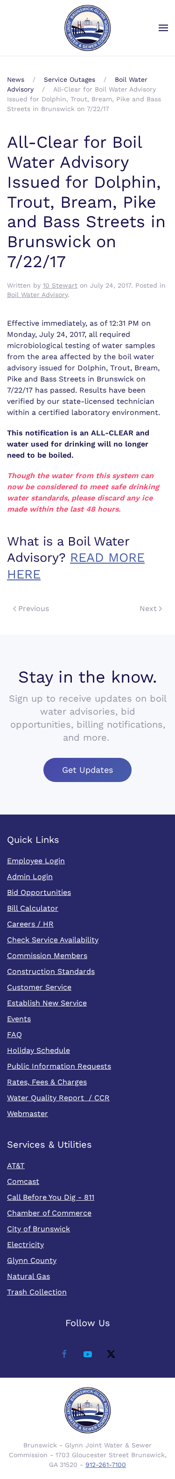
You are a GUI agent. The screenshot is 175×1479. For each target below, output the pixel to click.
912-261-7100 (105, 1464)
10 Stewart (60, 285)
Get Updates (87, 770)
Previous (33, 608)
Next (148, 608)
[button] (163, 28)
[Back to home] (87, 28)
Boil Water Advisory (37, 294)
